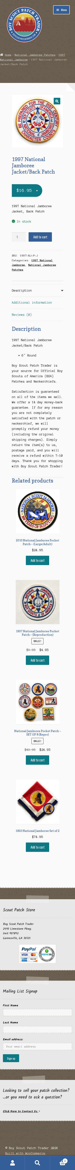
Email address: (13, 1039)
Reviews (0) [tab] (22, 314)
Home (8, 54)
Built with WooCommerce (25, 1153)
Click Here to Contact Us (20, 1111)
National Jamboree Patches (35, 54)
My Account (12, 1163)
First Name (10, 1005)
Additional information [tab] (32, 302)
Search (37, 1163)
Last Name (10, 1022)
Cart (58, 1159)
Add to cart (40, 236)
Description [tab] (22, 290)
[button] (57, 101)
